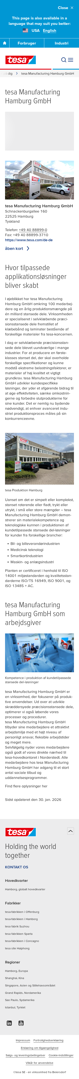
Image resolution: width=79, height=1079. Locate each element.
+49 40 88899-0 (33, 230)
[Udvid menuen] (70, 60)
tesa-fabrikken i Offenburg (22, 911)
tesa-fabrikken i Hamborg (21, 919)
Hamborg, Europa (16, 971)
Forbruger (27, 43)
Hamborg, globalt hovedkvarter (25, 889)
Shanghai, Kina (14, 978)
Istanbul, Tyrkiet (15, 1007)
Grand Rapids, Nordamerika (23, 992)
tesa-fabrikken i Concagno (22, 941)
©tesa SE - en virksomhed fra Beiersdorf (39, 1072)
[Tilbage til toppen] (70, 831)
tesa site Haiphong (17, 948)
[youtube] (21, 1024)
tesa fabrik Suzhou (17, 926)
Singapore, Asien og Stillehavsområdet (30, 985)
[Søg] (63, 60)
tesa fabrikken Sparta (18, 933)
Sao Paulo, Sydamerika (19, 1000)
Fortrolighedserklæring (48, 1040)
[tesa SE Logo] (20, 60)
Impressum (23, 1040)
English (49, 30)
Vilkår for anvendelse (39, 1062)
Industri (61, 43)
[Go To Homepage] (4, 43)
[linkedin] (9, 1024)
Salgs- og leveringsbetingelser (25, 1055)
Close (63, 7)
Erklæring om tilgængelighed (39, 1047)
